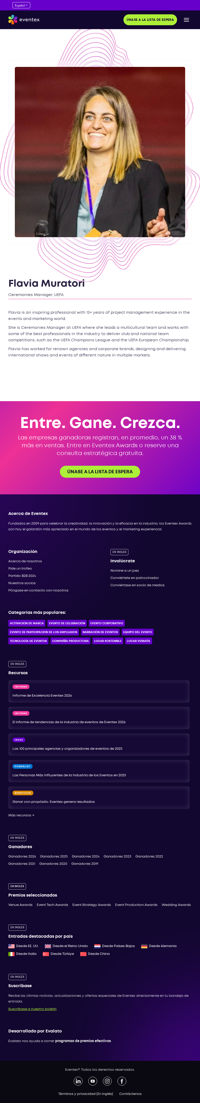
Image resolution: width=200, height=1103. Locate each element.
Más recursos (21, 815)
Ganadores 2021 (21, 863)
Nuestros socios (22, 583)
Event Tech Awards (52, 905)
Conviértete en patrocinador (134, 578)
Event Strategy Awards (91, 905)
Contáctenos (130, 1094)
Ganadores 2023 (117, 856)
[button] (186, 20)
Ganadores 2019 (84, 863)
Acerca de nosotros (25, 561)
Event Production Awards (136, 905)
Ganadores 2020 (53, 863)
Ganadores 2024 (85, 856)
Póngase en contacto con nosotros (38, 590)
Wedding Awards (176, 905)
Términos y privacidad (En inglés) (85, 1094)
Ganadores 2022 (149, 856)
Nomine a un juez (124, 570)
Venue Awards (20, 905)
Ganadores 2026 (22, 856)
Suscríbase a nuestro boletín (32, 1009)
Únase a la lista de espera (150, 19)
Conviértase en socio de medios (137, 585)
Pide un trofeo (20, 568)
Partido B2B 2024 (22, 576)
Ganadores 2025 (54, 856)
